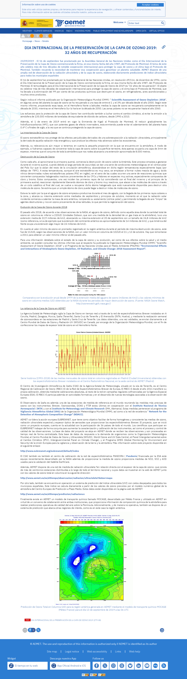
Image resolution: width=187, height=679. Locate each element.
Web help (134, 651)
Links (118, 651)
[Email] (25, 631)
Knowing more (83, 31)
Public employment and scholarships (113, 31)
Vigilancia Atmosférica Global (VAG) (40, 411)
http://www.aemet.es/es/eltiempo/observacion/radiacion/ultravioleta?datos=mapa (66, 477)
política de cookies (95, 12)
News (37, 41)
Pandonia (131, 456)
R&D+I (69, 31)
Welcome (118, 22)
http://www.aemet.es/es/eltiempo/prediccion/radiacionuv (52, 494)
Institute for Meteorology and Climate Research (78, 408)
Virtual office (157, 31)
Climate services (43, 31)
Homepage (27, 41)
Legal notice (72, 651)
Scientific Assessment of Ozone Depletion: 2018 (138, 99)
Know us (59, 31)
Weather (27, 31)
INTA (39, 408)
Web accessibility (97, 651)
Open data (141, 31)
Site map (52, 651)
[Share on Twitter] (38, 630)
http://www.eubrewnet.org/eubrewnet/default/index (49, 450)
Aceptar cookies (150, 5)
